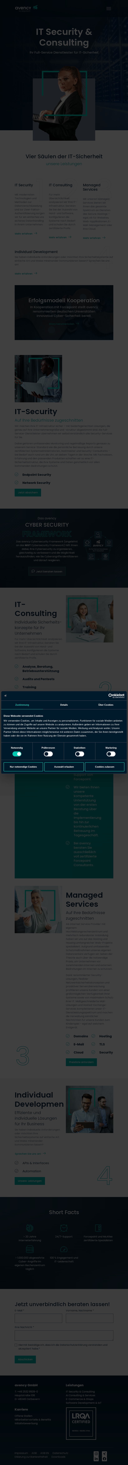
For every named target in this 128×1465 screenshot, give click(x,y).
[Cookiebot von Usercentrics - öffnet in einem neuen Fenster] (110, 696)
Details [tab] (64, 704)
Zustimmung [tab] (22, 704)
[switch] (48, 753)
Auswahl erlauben (64, 766)
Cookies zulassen (104, 766)
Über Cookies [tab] (105, 704)
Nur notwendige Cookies (23, 766)
